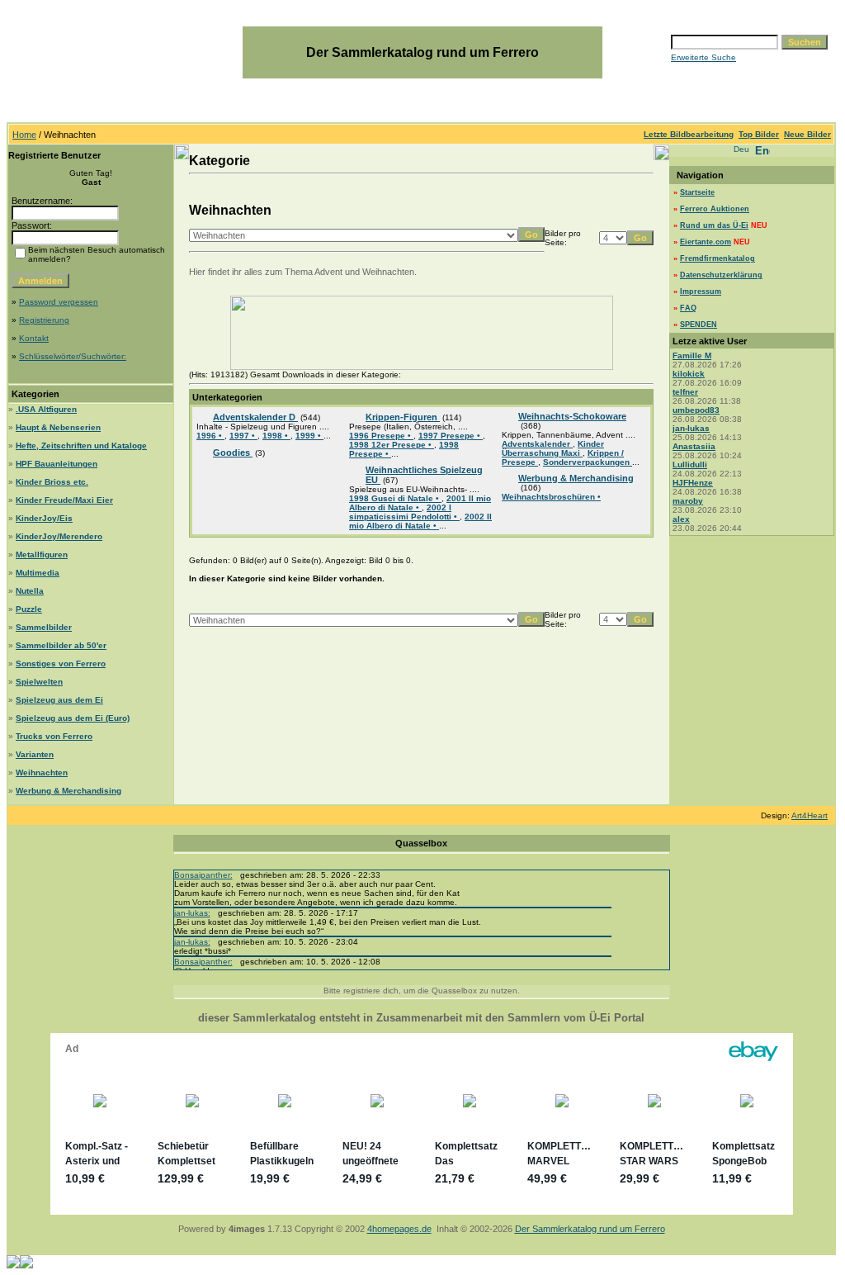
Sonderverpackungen (587, 462)
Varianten (35, 754)
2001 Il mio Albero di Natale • (420, 503)
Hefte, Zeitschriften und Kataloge (81, 445)
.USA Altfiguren (46, 409)
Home (24, 135)
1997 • (243, 435)
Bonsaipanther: (203, 874)
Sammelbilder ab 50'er (61, 645)
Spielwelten (39, 681)
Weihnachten (42, 772)
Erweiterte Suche (703, 57)
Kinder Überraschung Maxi (553, 448)
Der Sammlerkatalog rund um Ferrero (590, 1229)
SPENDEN (698, 324)
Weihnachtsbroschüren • (551, 496)
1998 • (276, 435)
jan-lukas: (192, 912)
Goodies (233, 452)
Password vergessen (58, 301)
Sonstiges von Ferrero (61, 663)
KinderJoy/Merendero (59, 536)
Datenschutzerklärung (721, 275)
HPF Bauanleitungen (56, 463)
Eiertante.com (705, 242)
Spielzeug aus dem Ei (59, 699)
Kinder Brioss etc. (52, 481)
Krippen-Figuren (403, 417)
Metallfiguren (42, 554)
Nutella (30, 590)
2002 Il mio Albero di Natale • (420, 521)
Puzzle (29, 609)
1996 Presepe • (381, 435)
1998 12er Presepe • (391, 444)
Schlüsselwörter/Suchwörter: (72, 356)
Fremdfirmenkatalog (717, 258)
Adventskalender (537, 443)
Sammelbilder (44, 627)
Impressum (700, 291)
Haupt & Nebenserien (58, 427)
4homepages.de (399, 1229)
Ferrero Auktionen (714, 209)
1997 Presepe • (450, 435)
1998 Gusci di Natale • (395, 498)
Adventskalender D (255, 417)
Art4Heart (809, 815)
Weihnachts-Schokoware (572, 416)
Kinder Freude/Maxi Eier (64, 500)
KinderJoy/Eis (44, 518)
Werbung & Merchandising (68, 790)
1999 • (309, 435)
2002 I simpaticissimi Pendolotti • (404, 512)
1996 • (210, 435)
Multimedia (37, 572)
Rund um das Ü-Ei (714, 225)
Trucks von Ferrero (54, 736)
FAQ (688, 308)
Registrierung (44, 320)
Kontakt (34, 338)
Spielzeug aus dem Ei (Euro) (73, 718)
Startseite (697, 192)
